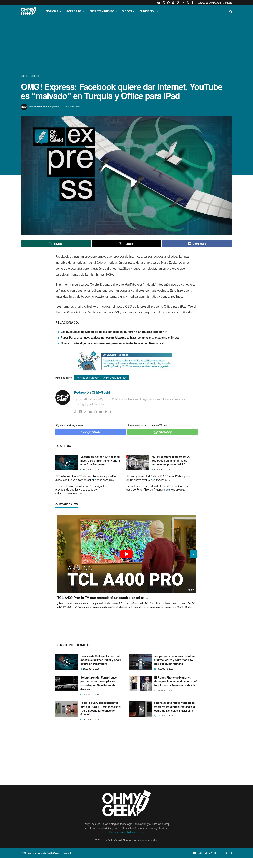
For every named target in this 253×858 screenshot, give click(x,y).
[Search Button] (230, 11)
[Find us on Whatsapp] (168, 2)
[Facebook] (80, 411)
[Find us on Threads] (178, 2)
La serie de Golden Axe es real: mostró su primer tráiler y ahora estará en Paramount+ (100, 460)
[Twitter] (85, 411)
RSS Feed (26, 853)
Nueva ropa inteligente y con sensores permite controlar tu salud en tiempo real (112, 343)
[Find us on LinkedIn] (183, 2)
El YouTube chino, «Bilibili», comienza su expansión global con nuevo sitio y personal (85, 478)
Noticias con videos (87, 377)
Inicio (24, 75)
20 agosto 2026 (90, 469)
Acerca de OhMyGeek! (209, 2)
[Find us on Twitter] (188, 2)
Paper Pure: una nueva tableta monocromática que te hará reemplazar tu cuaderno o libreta (120, 337)
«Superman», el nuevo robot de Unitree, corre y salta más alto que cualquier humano (174, 660)
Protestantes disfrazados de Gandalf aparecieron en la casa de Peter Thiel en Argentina (158, 487)
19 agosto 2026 (161, 479)
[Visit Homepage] (28, 11)
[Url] (75, 411)
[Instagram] (95, 411)
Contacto (227, 2)
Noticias (52, 11)
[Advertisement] (126, 46)
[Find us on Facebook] (192, 2)
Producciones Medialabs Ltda (126, 832)
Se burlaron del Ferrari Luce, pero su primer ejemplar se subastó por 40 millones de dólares (98, 683)
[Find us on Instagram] (164, 2)
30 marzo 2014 (72, 106)
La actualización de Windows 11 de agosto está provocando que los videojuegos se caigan (83, 489)
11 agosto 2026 (164, 715)
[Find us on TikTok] (173, 2)
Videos (35, 75)
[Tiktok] (111, 411)
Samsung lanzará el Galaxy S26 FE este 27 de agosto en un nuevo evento (158, 478)
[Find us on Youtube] (158, 2)
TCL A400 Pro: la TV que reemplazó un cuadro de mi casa (102, 597)
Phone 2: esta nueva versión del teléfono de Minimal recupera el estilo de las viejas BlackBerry (174, 706)
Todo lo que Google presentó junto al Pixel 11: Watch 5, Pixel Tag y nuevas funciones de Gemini (100, 708)
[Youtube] (100, 411)
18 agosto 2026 (176, 489)
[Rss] (106, 411)
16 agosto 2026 (90, 694)
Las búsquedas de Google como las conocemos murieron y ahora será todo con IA (114, 331)
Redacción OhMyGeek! (46, 106)
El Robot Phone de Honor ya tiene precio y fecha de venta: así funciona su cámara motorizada (175, 681)
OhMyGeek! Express (115, 377)
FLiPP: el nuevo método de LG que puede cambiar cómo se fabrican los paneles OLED (171, 460)
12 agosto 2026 (164, 690)
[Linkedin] (90, 411)
